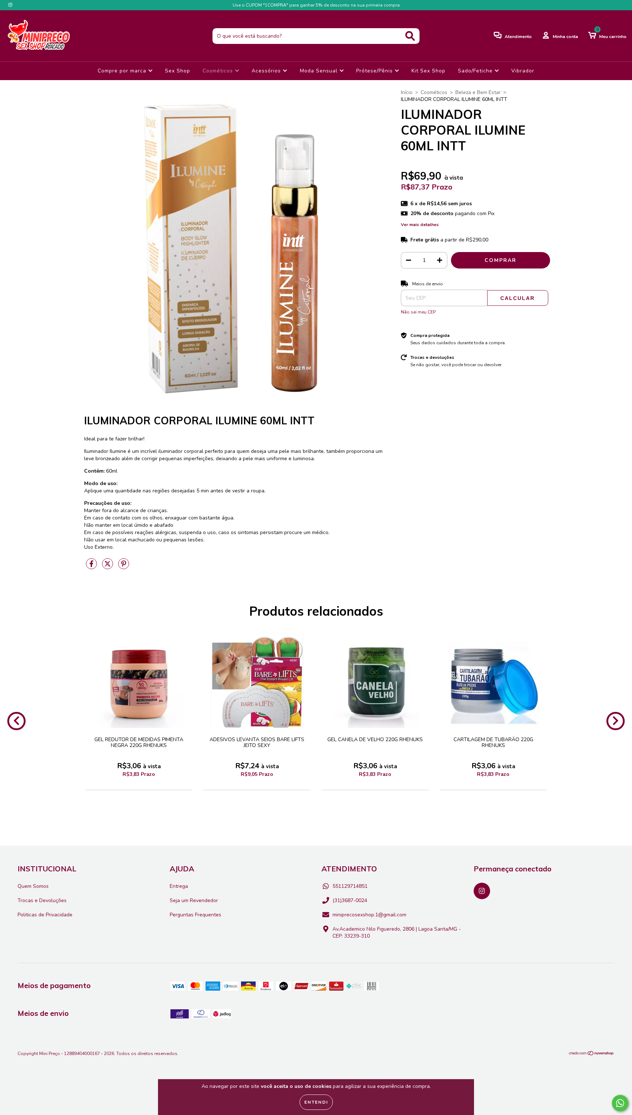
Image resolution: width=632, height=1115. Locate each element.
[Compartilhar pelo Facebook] (92, 566)
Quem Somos (33, 886)
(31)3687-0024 (349, 900)
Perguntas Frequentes (195, 914)
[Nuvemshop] (591, 1054)
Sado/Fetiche (476, 70)
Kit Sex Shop (428, 70)
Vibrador (522, 70)
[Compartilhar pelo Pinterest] (123, 566)
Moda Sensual (319, 70)
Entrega (179, 886)
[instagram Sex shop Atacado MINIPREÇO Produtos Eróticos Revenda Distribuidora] (10, 4)
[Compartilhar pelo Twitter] (108, 566)
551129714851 (350, 886)
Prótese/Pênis (375, 70)
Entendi (316, 1102)
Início (407, 92)
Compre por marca (123, 70)
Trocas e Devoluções (42, 900)
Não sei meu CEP (418, 312)
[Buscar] (410, 36)
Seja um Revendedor (194, 900)
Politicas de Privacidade (45, 914)
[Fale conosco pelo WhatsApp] (620, 1103)
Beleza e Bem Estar (478, 92)
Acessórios (267, 70)
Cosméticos (219, 70)
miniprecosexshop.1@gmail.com (369, 914)
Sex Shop (177, 70)
